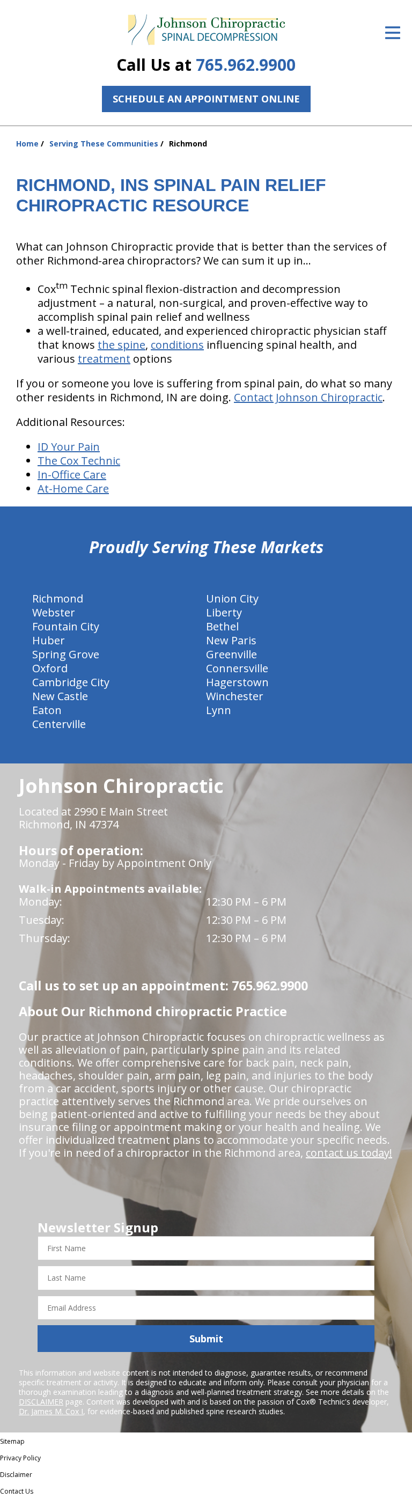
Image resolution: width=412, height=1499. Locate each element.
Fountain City (65, 626)
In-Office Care (72, 474)
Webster (53, 612)
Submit (206, 1338)
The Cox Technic (79, 460)
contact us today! (349, 1152)
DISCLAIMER (41, 1402)
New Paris (231, 640)
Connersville (237, 668)
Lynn (218, 710)
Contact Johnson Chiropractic (308, 397)
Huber (48, 640)
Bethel (222, 626)
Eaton (47, 710)
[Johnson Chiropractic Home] (206, 30)
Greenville (231, 654)
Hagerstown (237, 682)
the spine (121, 344)
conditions (177, 344)
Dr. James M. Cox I (51, 1411)
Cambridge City (70, 682)
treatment (104, 358)
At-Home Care (73, 488)
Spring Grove (65, 654)
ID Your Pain (69, 446)
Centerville (59, 724)
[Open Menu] (392, 32)
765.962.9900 (246, 65)
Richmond (57, 598)
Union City (232, 598)
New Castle (60, 696)
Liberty (224, 612)
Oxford (50, 668)
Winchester (234, 696)
